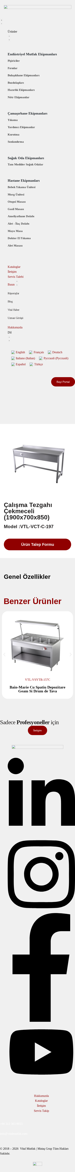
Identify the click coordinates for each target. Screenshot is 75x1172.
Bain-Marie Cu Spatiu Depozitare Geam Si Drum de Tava (37, 689)
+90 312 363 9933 (11, 1123)
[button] (4, 654)
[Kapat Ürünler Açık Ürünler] (9, 38)
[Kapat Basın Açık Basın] (16, 283)
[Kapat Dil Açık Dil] (9, 339)
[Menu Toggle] (1, 22)
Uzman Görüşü (15, 318)
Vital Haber (13, 309)
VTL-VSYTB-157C (37, 679)
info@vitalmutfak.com (13, 1133)
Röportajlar (13, 293)
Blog (10, 301)
